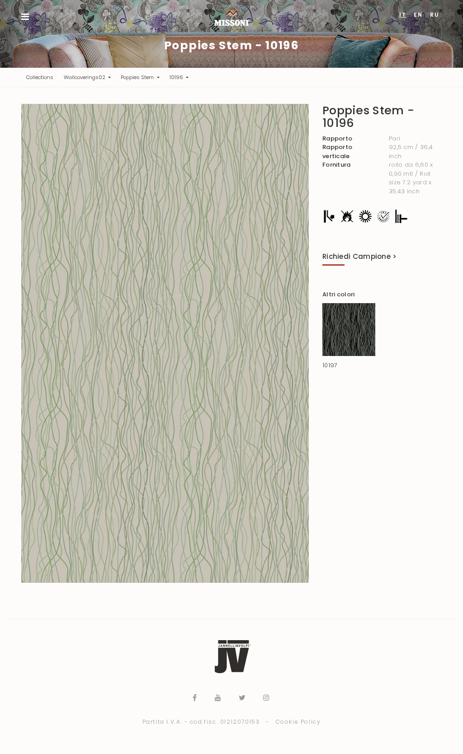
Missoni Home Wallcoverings (231, 17)
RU (434, 15)
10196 (177, 77)
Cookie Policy (298, 722)
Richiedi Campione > (359, 256)
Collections (42, 77)
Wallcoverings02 (85, 77)
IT (402, 15)
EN (418, 15)
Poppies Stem (138, 77)
